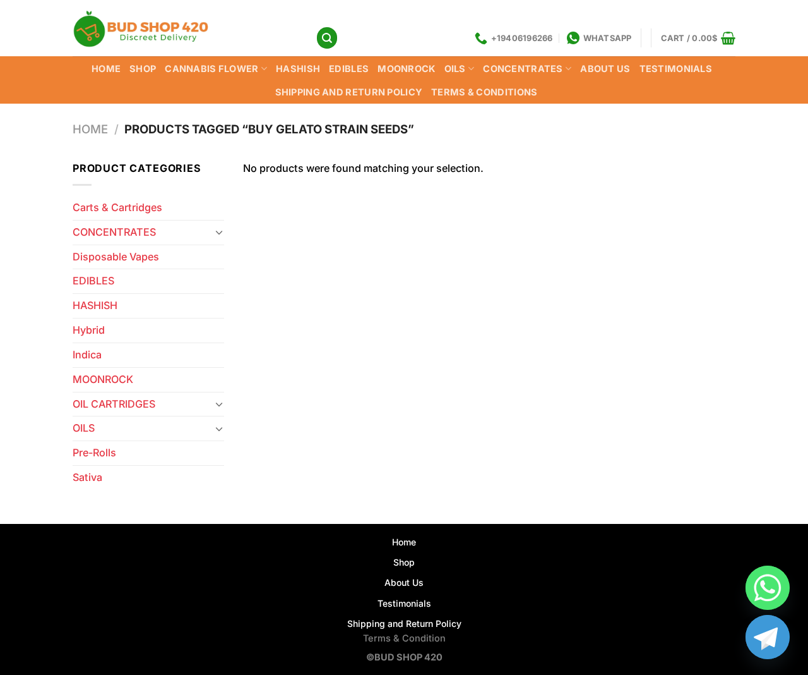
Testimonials (676, 69)
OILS (455, 69)
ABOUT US (605, 69)
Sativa (87, 477)
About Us (404, 582)
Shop (404, 562)
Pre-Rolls (94, 452)
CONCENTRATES (523, 69)
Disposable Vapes (116, 256)
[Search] (327, 37)
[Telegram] (768, 637)
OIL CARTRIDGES (114, 404)
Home (106, 69)
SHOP (142, 69)
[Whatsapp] (768, 588)
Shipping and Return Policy (404, 623)
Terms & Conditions (484, 92)
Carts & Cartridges (117, 207)
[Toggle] (219, 232)
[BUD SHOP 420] (185, 28)
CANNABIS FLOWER (211, 69)
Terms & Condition (404, 638)
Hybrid (89, 330)
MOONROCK (406, 69)
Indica (87, 354)
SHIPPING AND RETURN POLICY (349, 92)
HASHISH (298, 69)
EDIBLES (349, 69)
